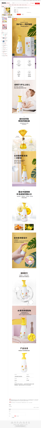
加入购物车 (19, 14)
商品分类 (33, 3)
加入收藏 (38, 0)
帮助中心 (36, 0)
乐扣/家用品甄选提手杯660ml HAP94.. (6, 35)
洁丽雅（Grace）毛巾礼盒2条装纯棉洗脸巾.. (6, 38)
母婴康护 (3, 6)
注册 (28, 0)
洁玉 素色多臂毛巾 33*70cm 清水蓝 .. (6, 41)
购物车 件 (31, 0)
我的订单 (34, 0)
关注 (22, 14)
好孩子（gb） (29, 12)
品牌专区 (37, 3)
